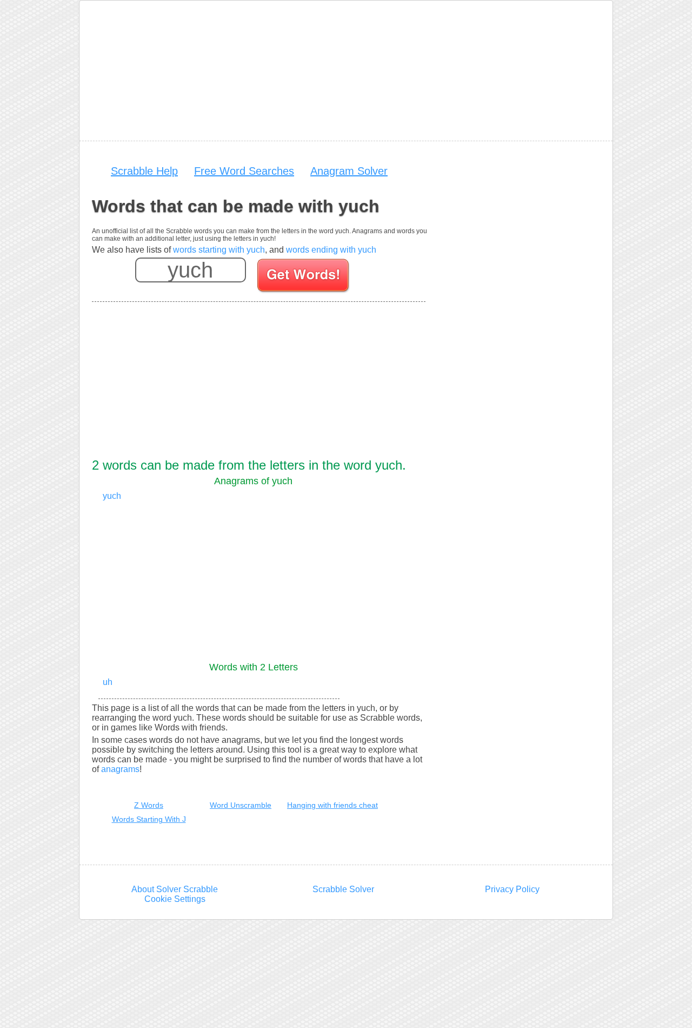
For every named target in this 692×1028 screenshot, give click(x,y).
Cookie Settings (174, 899)
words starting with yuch (219, 249)
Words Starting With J (149, 819)
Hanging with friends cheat (332, 805)
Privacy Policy (512, 889)
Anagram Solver (349, 171)
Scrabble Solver (343, 889)
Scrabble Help (144, 171)
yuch (112, 495)
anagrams (120, 769)
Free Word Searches (244, 171)
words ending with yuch (331, 249)
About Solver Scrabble (174, 889)
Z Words (148, 805)
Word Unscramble (240, 805)
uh (107, 682)
